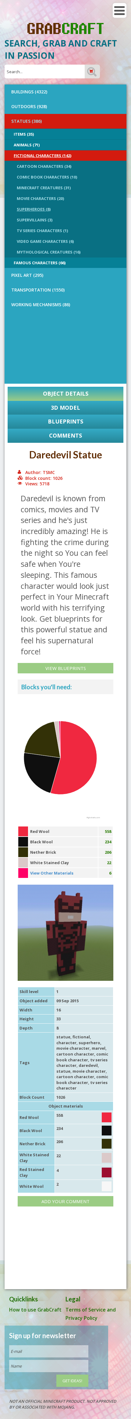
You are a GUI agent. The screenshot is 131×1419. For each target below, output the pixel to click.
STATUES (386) (26, 121)
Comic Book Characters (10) (47, 177)
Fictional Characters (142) (42, 155)
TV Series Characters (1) (42, 230)
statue (63, 1037)
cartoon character (75, 1054)
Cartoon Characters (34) (44, 166)
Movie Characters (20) (40, 198)
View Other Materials (51, 873)
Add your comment (65, 1201)
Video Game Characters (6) (45, 241)
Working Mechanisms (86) (40, 304)
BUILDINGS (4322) (29, 92)
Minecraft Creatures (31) (44, 187)
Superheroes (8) (34, 209)
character (66, 1042)
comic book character (82, 1057)
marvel (98, 1048)
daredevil (88, 1065)
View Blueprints (65, 668)
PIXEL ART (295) (27, 275)
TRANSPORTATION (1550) (38, 290)
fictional (81, 1037)
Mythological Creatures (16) (48, 252)
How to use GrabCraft (35, 1309)
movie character (73, 1048)
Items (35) (24, 134)
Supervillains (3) (34, 220)
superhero (89, 1042)
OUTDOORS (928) (29, 106)
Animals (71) (27, 145)
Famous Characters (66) (40, 262)
